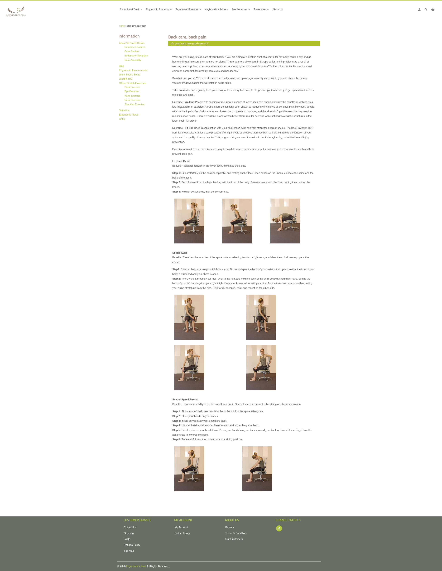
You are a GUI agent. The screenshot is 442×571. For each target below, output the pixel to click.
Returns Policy (132, 544)
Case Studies (131, 51)
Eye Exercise (131, 91)
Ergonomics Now (136, 566)
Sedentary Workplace (136, 55)
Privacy (229, 527)
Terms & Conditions (236, 533)
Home (122, 26)
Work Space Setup (129, 74)
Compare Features (134, 47)
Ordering (129, 533)
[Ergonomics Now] (21, 12)
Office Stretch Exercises (133, 83)
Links (122, 118)
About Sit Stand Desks (132, 43)
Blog (121, 65)
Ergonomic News (128, 114)
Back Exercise (132, 87)
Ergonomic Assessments (133, 70)
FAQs (127, 539)
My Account (181, 527)
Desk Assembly (132, 60)
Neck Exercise (132, 100)
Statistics (124, 110)
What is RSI (125, 78)
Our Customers (234, 539)
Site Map (129, 550)
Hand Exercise (132, 95)
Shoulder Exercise (134, 104)
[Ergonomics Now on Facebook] (279, 528)
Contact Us (130, 527)
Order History (182, 533)
